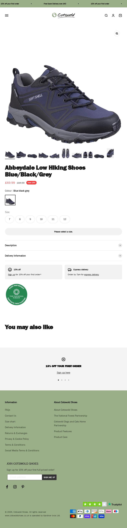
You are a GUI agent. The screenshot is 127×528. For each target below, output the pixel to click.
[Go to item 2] (21, 153)
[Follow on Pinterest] (23, 487)
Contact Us (10, 415)
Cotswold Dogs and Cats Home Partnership (70, 423)
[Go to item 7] (77, 153)
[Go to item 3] (32, 153)
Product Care (60, 437)
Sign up (11, 274)
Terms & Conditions (15, 444)
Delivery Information (15, 427)
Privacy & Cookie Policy (17, 438)
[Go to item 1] (10, 153)
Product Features (63, 431)
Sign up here (63, 372)
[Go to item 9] (99, 153)
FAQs (7, 409)
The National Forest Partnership (70, 415)
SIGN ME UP (49, 477)
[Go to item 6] (66, 153)
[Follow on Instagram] (15, 487)
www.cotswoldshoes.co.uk (17, 515)
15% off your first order (96, 4)
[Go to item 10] (110, 153)
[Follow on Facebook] (7, 487)
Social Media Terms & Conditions (22, 450)
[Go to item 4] (43, 153)
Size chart (10, 421)
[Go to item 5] (54, 153)
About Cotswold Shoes (65, 409)
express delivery (91, 274)
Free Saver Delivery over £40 (51, 4)
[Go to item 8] (88, 153)
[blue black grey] (10, 200)
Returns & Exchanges (16, 433)
